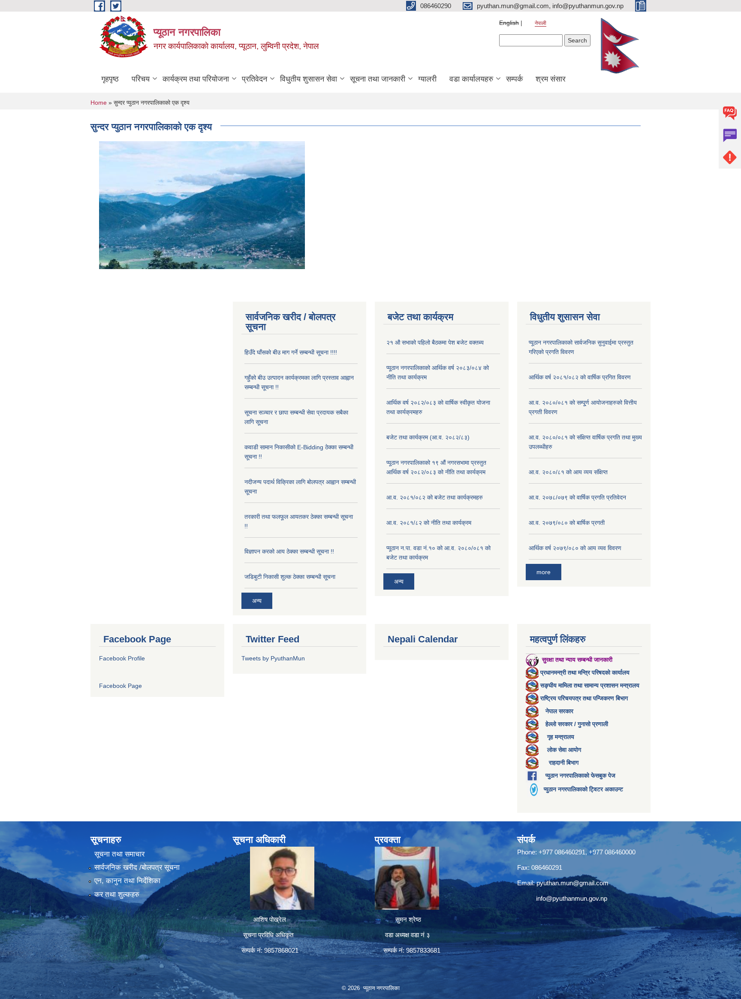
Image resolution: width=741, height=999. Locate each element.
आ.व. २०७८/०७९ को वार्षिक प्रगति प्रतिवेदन (577, 497)
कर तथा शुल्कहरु (116, 894)
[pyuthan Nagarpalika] (202, 204)
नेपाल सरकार (559, 711)
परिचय (141, 79)
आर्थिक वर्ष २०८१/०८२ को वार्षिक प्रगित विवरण (580, 377)
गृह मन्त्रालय (560, 736)
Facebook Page (120, 685)
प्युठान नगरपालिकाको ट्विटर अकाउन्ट (583, 789)
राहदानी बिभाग (563, 762)
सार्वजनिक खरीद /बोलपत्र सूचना (137, 867)
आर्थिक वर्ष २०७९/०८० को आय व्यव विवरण (575, 548)
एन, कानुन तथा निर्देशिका (127, 881)
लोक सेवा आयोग (564, 749)
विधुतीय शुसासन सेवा (308, 79)
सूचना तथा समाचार (119, 854)
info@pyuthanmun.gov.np (571, 898)
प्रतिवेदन (254, 79)
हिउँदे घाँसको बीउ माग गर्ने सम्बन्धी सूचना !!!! (290, 352)
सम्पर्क (514, 79)
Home (98, 102)
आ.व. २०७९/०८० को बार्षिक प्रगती (567, 522)
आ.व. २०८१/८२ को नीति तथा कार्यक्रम (428, 522)
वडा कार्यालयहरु (471, 79)
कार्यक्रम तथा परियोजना (196, 79)
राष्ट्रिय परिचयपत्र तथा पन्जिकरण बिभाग (584, 698)
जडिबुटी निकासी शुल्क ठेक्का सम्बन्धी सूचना (289, 576)
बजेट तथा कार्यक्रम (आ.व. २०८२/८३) (428, 437)
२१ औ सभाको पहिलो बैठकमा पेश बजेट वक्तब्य (435, 342)
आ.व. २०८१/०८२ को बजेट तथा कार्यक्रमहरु (434, 497)
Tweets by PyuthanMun (273, 658)
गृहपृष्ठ (110, 79)
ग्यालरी (427, 79)
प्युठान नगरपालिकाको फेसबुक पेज (580, 775)
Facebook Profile (122, 658)
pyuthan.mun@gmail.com (572, 883)
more (543, 572)
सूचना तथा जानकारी (377, 79)
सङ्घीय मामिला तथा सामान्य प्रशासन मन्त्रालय (589, 685)
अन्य (257, 600)
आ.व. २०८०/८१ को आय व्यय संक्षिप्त (568, 472)
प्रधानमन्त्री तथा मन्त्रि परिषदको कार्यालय (585, 672)
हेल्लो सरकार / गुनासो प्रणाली (576, 723)
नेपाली (540, 23)
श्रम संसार (551, 79)
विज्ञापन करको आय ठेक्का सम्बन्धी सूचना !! (289, 551)
